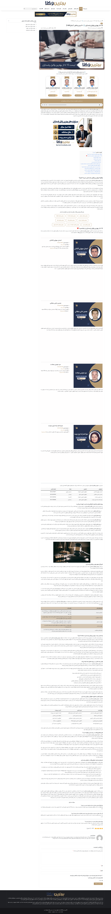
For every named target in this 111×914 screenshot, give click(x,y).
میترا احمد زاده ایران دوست (53, 88)
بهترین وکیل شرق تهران (30, 30)
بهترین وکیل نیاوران (83, 215)
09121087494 (66, 95)
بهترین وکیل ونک (71, 220)
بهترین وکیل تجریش (82, 220)
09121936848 (52, 95)
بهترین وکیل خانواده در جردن (73, 224)
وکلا (81, 8)
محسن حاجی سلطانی (79, 88)
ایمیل (101, 870)
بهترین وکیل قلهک (60, 215)
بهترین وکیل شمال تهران (58, 224)
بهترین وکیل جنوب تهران (30, 26)
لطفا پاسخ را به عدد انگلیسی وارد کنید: (95, 877)
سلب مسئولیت (55, 911)
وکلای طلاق (53, 8)
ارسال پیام (63, 244)
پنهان (94, 152)
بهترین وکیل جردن (86, 224)
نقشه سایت (60, 911)
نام (102, 865)
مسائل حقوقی (46, 8)
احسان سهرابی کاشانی (92, 88)
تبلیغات (40, 8)
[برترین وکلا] (55, 3)
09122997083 (78, 95)
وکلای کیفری (70, 8)
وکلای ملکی (64, 8)
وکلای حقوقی (76, 8)
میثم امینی (99, 28)
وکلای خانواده (58, 8)
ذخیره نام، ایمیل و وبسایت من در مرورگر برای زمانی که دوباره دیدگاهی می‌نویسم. (86, 875)
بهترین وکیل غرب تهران (30, 28)
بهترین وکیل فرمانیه (71, 215)
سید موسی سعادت (67, 88)
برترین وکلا (85, 8)
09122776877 (91, 95)
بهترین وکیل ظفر (60, 220)
